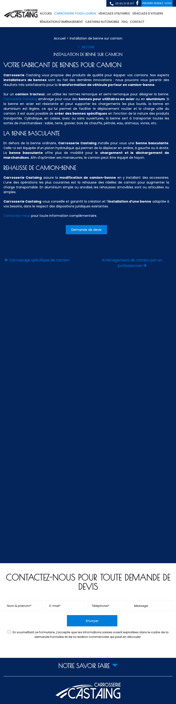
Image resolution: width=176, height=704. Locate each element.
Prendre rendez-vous (157, 3)
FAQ (125, 22)
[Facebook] (137, 3)
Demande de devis (86, 229)
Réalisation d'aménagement (61, 22)
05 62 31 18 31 (123, 3)
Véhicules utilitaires (114, 13)
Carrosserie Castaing (20, 99)
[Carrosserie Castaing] (20, 13)
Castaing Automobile (102, 22)
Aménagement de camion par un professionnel (132, 262)
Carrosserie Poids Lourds (75, 13)
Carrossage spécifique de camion (39, 260)
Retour (88, 47)
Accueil (46, 13)
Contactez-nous (16, 215)
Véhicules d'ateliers (147, 13)
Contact (137, 22)
